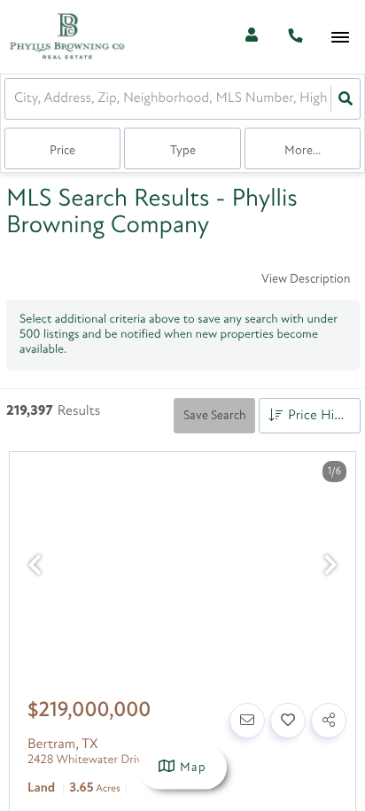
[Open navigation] (340, 38)
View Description (305, 279)
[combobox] (16, 99)
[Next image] (330, 567)
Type (183, 151)
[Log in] (251, 37)
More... (302, 151)
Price (62, 151)
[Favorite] (288, 720)
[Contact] (247, 720)
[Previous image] (34, 567)
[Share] (328, 720)
